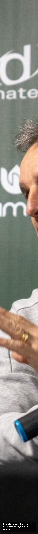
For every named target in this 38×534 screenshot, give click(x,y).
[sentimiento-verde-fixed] (19, 1)
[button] (1, 1)
